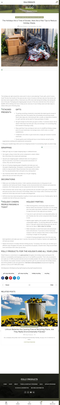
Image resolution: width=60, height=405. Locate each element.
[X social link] (6, 278)
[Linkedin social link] (14, 278)
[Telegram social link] (18, 278)
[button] (58, 330)
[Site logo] (29, 2)
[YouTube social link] (31, 392)
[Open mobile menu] (2, 2)
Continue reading (29, 342)
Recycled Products (32, 17)
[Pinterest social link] (10, 278)
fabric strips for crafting (44, 226)
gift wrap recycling (23, 273)
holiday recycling (36, 273)
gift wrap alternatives (8, 273)
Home (23, 11)
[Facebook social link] (2, 278)
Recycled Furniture (32, 11)
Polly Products (24, 26)
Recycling (40, 17)
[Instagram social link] (28, 392)
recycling (47, 273)
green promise (24, 255)
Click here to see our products (33, 262)
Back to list (29, 285)
